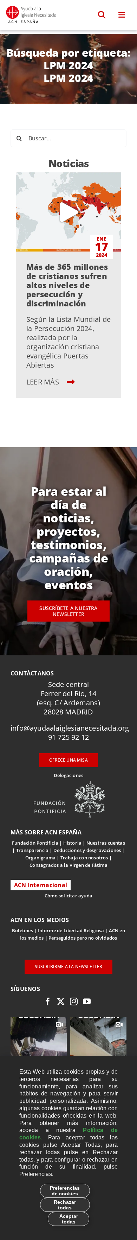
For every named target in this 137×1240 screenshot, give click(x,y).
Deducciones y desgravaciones (87, 850)
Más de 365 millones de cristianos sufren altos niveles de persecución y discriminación (67, 285)
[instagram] (74, 1001)
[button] (102, 15)
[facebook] (48, 1001)
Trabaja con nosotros (84, 857)
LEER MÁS (43, 382)
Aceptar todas (68, 1219)
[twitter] (61, 1001)
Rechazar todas (65, 1204)
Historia (72, 843)
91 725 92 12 (68, 737)
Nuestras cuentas (105, 843)
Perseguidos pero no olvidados (82, 938)
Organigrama (40, 857)
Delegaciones (68, 775)
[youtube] (87, 1001)
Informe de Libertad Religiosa (71, 930)
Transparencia (32, 850)
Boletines (22, 930)
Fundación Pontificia (35, 843)
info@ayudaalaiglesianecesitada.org (70, 728)
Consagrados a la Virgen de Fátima (68, 865)
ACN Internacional (40, 885)
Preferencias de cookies (65, 1190)
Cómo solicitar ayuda (68, 895)
